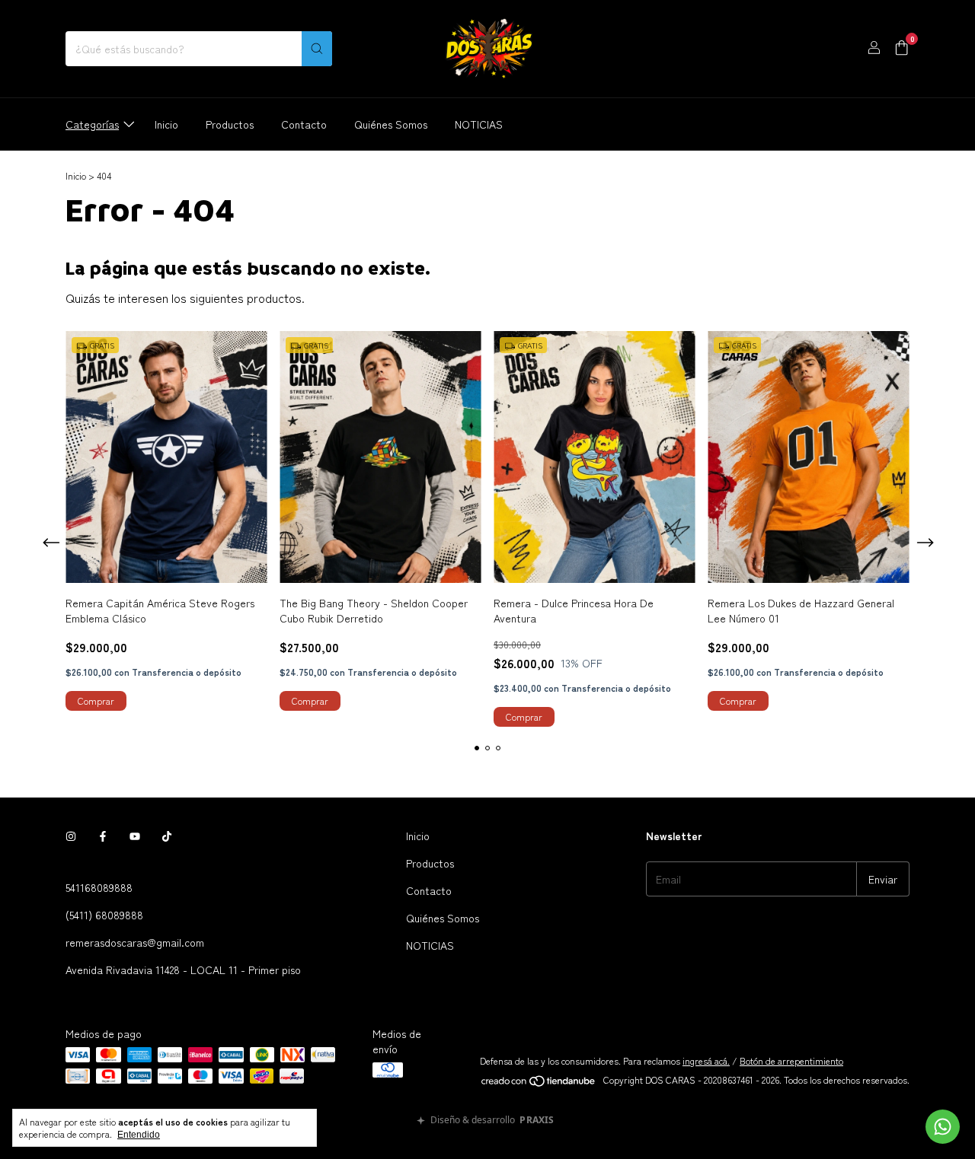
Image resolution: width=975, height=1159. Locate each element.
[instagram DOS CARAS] (71, 835)
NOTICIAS (479, 124)
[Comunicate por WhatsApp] (942, 1127)
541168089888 (99, 887)
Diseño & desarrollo (492, 1121)
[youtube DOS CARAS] (134, 835)
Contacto (304, 124)
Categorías (92, 124)
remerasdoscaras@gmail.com (135, 942)
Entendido (138, 1134)
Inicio (166, 124)
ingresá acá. (706, 1060)
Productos (230, 124)
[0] (901, 49)
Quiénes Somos (390, 124)
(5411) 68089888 (104, 914)
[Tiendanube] (539, 1083)
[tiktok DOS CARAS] (166, 835)
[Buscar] (317, 48)
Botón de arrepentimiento (791, 1060)
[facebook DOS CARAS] (103, 835)
